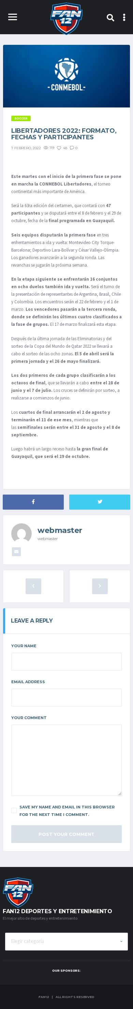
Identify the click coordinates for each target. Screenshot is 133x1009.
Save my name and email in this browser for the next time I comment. (67, 811)
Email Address (28, 681)
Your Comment (29, 717)
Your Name (23, 645)
